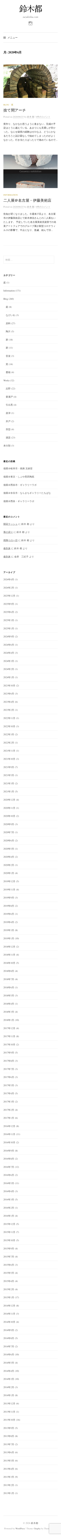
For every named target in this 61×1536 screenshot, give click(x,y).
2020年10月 (9, 816)
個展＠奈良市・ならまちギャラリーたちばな (27, 492)
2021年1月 (8, 791)
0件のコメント (43, 116)
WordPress (20, 1528)
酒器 (8, 437)
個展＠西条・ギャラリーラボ (18, 501)
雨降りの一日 (10, 540)
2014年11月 (9, 1313)
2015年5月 (8, 1272)
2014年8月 (8, 1338)
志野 (8, 388)
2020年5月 (8, 848)
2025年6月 (8, 612)
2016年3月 (8, 1199)
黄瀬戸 (9, 396)
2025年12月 (9, 595)
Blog (6, 104)
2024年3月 (8, 661)
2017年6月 (8, 1077)
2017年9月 (8, 1052)
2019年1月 (8, 938)
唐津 (8, 413)
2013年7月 (8, 1444)
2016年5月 (8, 1183)
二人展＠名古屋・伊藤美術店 (27, 200)
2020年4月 (8, 856)
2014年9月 (8, 1330)
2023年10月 (9, 685)
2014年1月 (8, 1395)
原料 (8, 323)
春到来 (7, 548)
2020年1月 (8, 873)
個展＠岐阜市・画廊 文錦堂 (18, 468)
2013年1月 (8, 1493)
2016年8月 (8, 1158)
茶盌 (8, 429)
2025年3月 (8, 620)
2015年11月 (9, 1232)
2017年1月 (8, 1117)
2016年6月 (8, 1175)
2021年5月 (8, 775)
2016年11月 (9, 1134)
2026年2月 (8, 587)
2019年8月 (8, 905)
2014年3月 (8, 1379)
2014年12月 (9, 1305)
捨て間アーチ (14, 110)
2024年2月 (8, 669)
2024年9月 (8, 636)
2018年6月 (8, 987)
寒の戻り (8, 532)
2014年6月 (8, 1354)
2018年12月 (9, 946)
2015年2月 (8, 1289)
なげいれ (10, 315)
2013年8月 (8, 1436)
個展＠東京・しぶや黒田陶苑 (18, 476)
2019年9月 (8, 897)
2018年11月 (9, 954)
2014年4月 (8, 1370)
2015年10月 (9, 1240)
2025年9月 (8, 603)
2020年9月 (8, 824)
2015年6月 (8, 1264)
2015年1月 (8, 1297)
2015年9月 (8, 1248)
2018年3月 (8, 1011)
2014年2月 (8, 1387)
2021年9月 (8, 767)
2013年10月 (9, 1419)
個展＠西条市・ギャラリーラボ (20, 484)
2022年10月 (9, 726)
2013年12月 (9, 1403)
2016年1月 (8, 1215)
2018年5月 (8, 995)
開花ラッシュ (10, 524)
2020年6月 (8, 840)
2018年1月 (8, 1020)
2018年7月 (8, 979)
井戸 (8, 421)
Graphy (37, 1528)
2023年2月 (8, 709)
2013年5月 (8, 1460)
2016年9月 (8, 1150)
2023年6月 (8, 693)
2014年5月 (8, 1362)
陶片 (8, 331)
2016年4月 (8, 1191)
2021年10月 (9, 758)
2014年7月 (8, 1346)
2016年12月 (9, 1126)
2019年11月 (9, 889)
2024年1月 (8, 677)
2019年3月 (8, 930)
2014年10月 (9, 1321)
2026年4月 (8, 579)
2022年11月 (9, 718)
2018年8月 (8, 971)
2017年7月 (8, 1069)
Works (6, 380)
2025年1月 (8, 628)
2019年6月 (8, 913)
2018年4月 (8, 1003)
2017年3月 (8, 1101)
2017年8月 (8, 1060)
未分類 (7, 445)
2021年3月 (8, 783)
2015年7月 (8, 1256)
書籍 (8, 372)
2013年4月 (8, 1468)
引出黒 (9, 404)
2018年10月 (9, 962)
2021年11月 (9, 750)
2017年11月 (9, 1036)
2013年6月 (8, 1452)
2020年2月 (8, 865)
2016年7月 (8, 1166)
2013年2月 (8, 1485)
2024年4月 (8, 652)
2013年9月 (8, 1428)
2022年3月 (8, 734)
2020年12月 (9, 799)
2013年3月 (8, 1476)
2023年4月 (8, 701)
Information (10, 194)
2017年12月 (9, 1028)
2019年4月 (8, 922)
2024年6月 (8, 644)
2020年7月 (8, 832)
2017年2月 (8, 1109)
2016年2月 (8, 1207)
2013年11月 (9, 1411)
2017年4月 (8, 1093)
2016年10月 (9, 1142)
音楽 (8, 355)
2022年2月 (8, 742)
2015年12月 (9, 1224)
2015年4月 (8, 1281)
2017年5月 (8, 1085)
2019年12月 (9, 881)
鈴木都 (34, 1523)
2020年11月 (9, 807)
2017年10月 (9, 1044)
